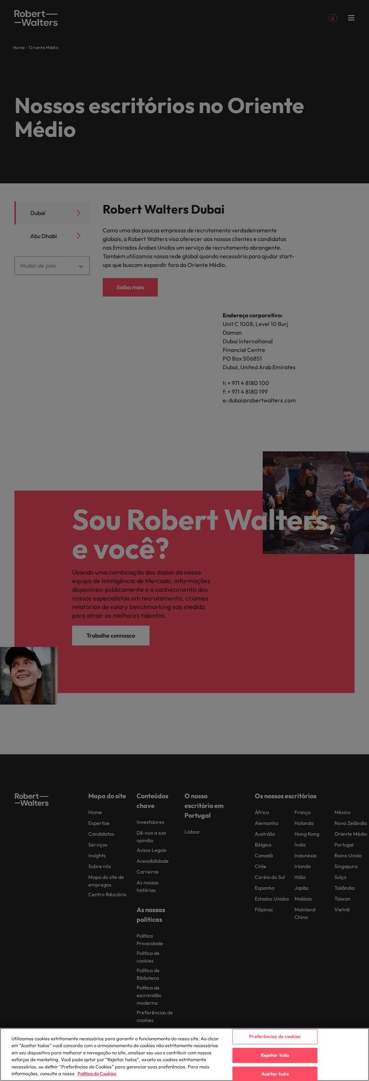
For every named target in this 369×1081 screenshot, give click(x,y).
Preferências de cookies (275, 1037)
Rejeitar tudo (275, 1055)
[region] (184, 1054)
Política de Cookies (96, 1073)
